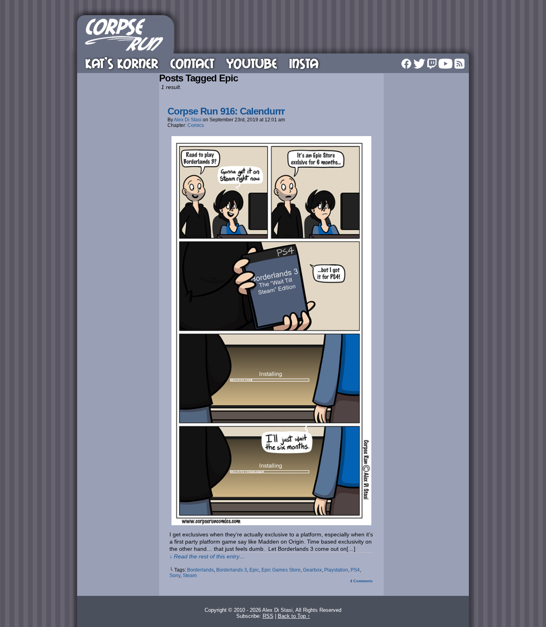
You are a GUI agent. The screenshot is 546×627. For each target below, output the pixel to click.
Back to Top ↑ (294, 616)
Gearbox (312, 570)
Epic (254, 570)
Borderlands (200, 570)
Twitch (431, 64)
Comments (361, 581)
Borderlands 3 (231, 570)
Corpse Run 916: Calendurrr (226, 111)
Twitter (419, 64)
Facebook (406, 64)
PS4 (355, 570)
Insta (304, 63)
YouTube (251, 63)
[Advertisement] (322, 33)
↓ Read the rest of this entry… (207, 556)
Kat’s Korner (121, 63)
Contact (192, 63)
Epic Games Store (281, 570)
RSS (459, 64)
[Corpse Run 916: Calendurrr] (271, 523)
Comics (195, 125)
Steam (190, 575)
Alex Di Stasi (187, 120)
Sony (174, 575)
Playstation (336, 570)
